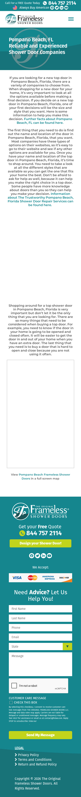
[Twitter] (57, 8)
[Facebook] (52, 8)
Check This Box (25, 702)
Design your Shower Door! (40, 543)
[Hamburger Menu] (71, 18)
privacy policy (23, 724)
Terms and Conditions (34, 760)
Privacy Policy (28, 755)
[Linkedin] (62, 8)
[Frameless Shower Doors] (40, 511)
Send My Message (40, 735)
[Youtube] (66, 8)
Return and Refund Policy (37, 764)
